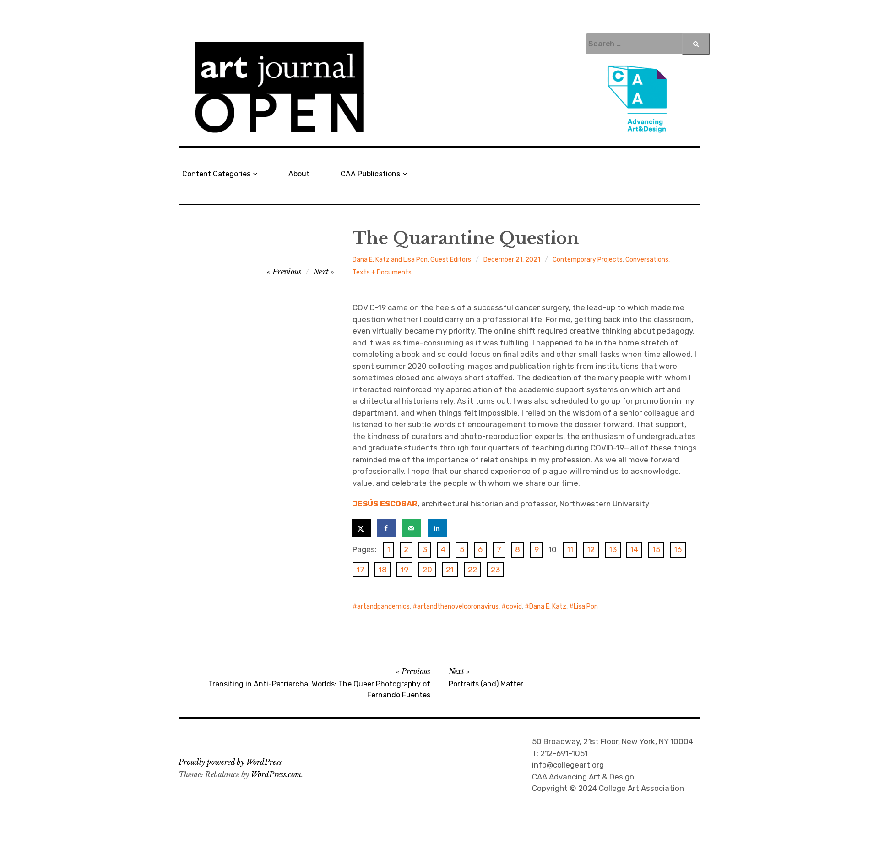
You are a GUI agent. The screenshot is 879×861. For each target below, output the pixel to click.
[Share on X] (362, 528)
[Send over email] (412, 528)
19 (404, 569)
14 (634, 549)
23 (495, 569)
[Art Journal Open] (439, 88)
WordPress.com (276, 774)
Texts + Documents (382, 272)
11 (570, 549)
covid (514, 606)
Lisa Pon (586, 606)
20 (427, 569)
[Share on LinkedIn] (438, 528)
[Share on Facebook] (387, 528)
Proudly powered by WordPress (230, 762)
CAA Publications (370, 174)
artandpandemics (383, 606)
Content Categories (216, 174)
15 (656, 549)
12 (591, 549)
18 (383, 569)
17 (360, 569)
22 (472, 569)
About (298, 174)
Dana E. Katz (547, 606)
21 (450, 569)
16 (678, 549)
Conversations (646, 259)
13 (613, 549)
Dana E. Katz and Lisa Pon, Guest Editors (412, 259)
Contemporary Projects (588, 259)
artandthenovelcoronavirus (458, 606)
